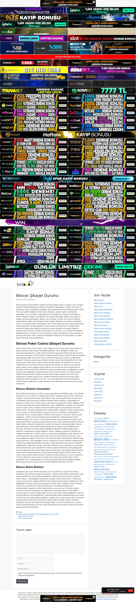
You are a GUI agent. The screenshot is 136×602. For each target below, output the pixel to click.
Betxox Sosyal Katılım (102, 322)
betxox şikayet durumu (42, 514)
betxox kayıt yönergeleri (109, 444)
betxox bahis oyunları (99, 428)
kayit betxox (98, 479)
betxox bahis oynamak (108, 426)
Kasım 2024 (98, 398)
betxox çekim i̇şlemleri (99, 471)
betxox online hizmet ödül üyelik (111, 456)
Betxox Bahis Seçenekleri (103, 309)
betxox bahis (111, 424)
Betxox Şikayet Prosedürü (103, 319)
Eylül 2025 (98, 382)
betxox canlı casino (98, 431)
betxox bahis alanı (98, 426)
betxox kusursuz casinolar (100, 449)
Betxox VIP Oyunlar (101, 325)
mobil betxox (108, 479)
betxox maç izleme (101, 451)
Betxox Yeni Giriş (101, 469)
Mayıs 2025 (98, 388)
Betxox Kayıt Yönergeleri (25, 516)
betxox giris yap (108, 436)
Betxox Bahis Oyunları (25, 518)
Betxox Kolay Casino (101, 331)
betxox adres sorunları (113, 421)
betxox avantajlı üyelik (99, 424)
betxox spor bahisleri (110, 464)
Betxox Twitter (54, 514)
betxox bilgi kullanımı (110, 428)
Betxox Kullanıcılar (100, 341)
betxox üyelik (108, 474)
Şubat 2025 (98, 391)
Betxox (20, 512)
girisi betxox (111, 476)
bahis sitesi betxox (98, 418)
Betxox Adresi (99, 300)
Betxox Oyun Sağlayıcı (102, 313)
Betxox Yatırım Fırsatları (102, 303)
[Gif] (68, 134)
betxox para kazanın (109, 459)
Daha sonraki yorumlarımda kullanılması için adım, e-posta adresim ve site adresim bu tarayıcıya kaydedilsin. (50, 574)
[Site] (34, 97)
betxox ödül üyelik (98, 474)
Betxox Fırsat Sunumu (102, 316)
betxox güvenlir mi (114, 439)
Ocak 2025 (98, 394)
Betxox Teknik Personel (102, 328)
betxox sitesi (115, 461)
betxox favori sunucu (99, 436)
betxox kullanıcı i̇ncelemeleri (100, 447)
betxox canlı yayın (108, 431)
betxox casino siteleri (101, 433)
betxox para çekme (102, 461)
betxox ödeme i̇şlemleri (110, 471)
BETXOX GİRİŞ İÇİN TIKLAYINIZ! (68, 57)
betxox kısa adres (111, 449)
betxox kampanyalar (110, 442)
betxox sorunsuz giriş (99, 464)
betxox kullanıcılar (112, 447)
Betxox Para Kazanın (101, 335)
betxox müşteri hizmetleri (26, 514)
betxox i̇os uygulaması (99, 442)
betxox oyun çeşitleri (99, 459)
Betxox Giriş (98, 306)
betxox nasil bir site (98, 456)
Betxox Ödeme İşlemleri (102, 344)
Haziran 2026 (99, 379)
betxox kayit (98, 444)
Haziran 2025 (99, 385)
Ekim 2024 (98, 401)
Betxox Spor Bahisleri (102, 338)
